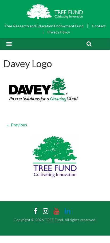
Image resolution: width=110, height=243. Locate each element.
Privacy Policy (58, 32)
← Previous (16, 124)
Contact (99, 26)
